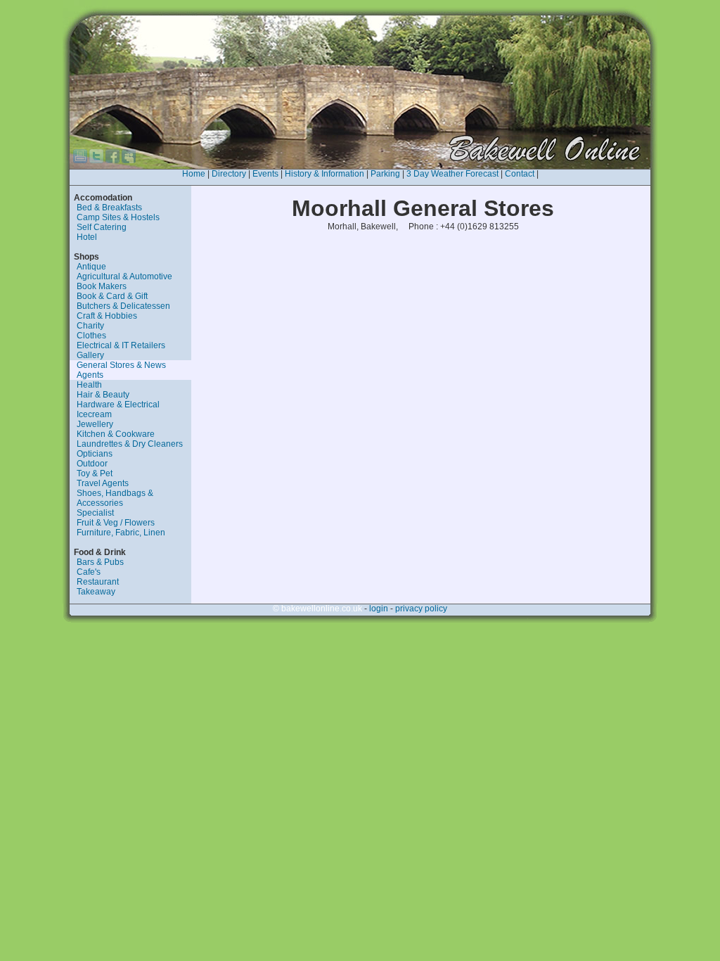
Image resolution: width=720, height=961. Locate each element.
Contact (519, 174)
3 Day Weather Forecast (452, 174)
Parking (385, 174)
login (378, 608)
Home (193, 174)
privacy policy (421, 608)
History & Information (324, 174)
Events (265, 174)
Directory (229, 174)
